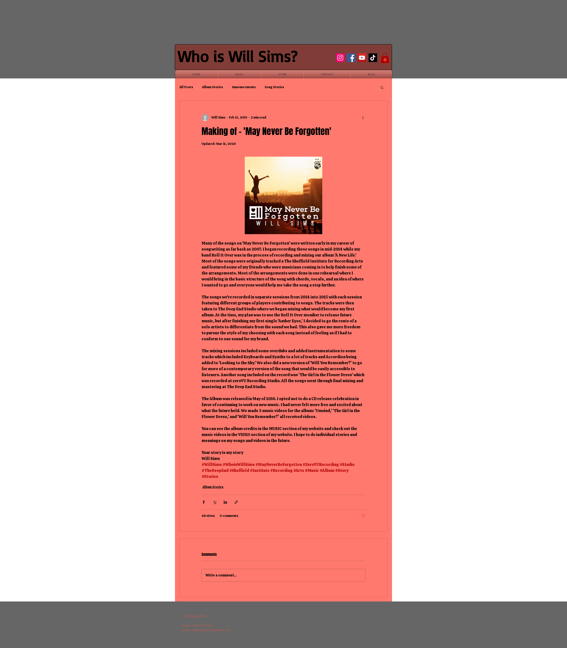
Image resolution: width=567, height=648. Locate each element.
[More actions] (362, 117)
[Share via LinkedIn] (225, 502)
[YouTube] (362, 57)
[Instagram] (340, 57)
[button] (385, 58)
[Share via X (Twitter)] (214, 502)
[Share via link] (236, 502)
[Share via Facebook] (204, 502)
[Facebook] (351, 57)
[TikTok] (373, 57)
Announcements (244, 87)
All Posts (186, 87)
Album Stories (212, 87)
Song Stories (274, 87)
